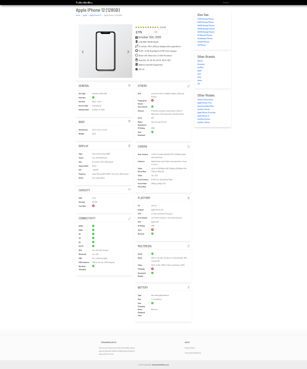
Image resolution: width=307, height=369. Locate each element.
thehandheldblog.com (160, 364)
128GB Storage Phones (205, 25)
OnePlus (200, 67)
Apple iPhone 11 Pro (204, 103)
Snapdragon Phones (205, 38)
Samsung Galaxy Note (205, 106)
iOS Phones (201, 45)
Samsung (200, 64)
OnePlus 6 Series (203, 119)
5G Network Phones (204, 35)
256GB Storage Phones (206, 28)
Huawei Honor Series (205, 99)
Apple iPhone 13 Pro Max (206, 112)
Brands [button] (226, 2)
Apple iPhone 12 (95, 15)
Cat (198, 83)
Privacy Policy (190, 348)
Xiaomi (200, 61)
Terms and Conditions (193, 353)
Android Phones (203, 41)
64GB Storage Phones (205, 22)
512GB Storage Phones (205, 32)
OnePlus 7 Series (203, 109)
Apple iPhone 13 (203, 116)
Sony (199, 77)
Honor (199, 80)
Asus (199, 74)
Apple (85, 15)
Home (78, 15)
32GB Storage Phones (205, 19)
